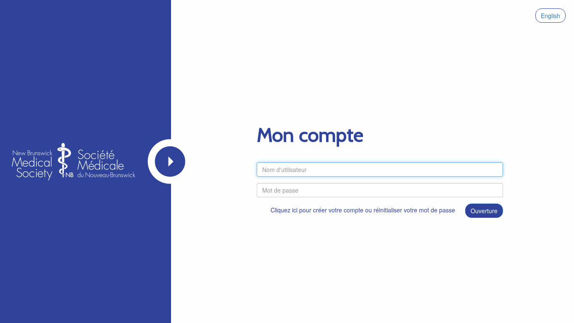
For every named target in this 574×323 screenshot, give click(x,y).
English (550, 15)
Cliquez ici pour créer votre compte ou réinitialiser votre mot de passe (363, 210)
